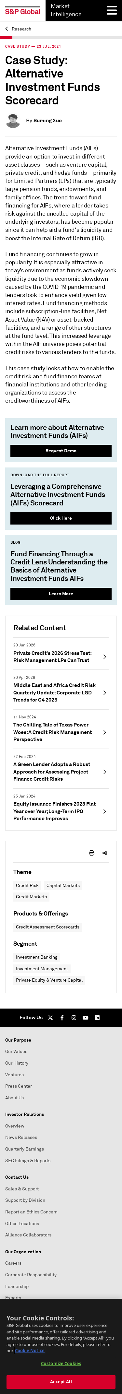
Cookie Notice (30, 1350)
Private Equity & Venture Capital (49, 980)
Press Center (18, 1086)
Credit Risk (27, 885)
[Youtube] (85, 1017)
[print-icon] (92, 853)
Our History (16, 1063)
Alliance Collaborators (28, 1235)
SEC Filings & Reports (27, 1161)
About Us (14, 1098)
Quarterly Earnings (24, 1149)
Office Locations (22, 1223)
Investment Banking (37, 957)
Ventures (14, 1075)
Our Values (16, 1051)
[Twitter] (50, 1017)
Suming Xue (48, 120)
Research (21, 29)
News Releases (21, 1137)
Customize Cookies (61, 1363)
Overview (14, 1126)
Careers (13, 1263)
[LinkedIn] (97, 1017)
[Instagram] (74, 1017)
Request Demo (61, 451)
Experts (13, 1298)
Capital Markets (63, 885)
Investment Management (42, 969)
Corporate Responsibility (31, 1275)
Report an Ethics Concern (31, 1212)
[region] (61, 1346)
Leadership (17, 1286)
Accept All (61, 1382)
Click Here (61, 518)
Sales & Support (22, 1189)
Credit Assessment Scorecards (47, 927)
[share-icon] (105, 853)
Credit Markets (31, 897)
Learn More (61, 594)
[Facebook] (62, 1017)
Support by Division (25, 1200)
